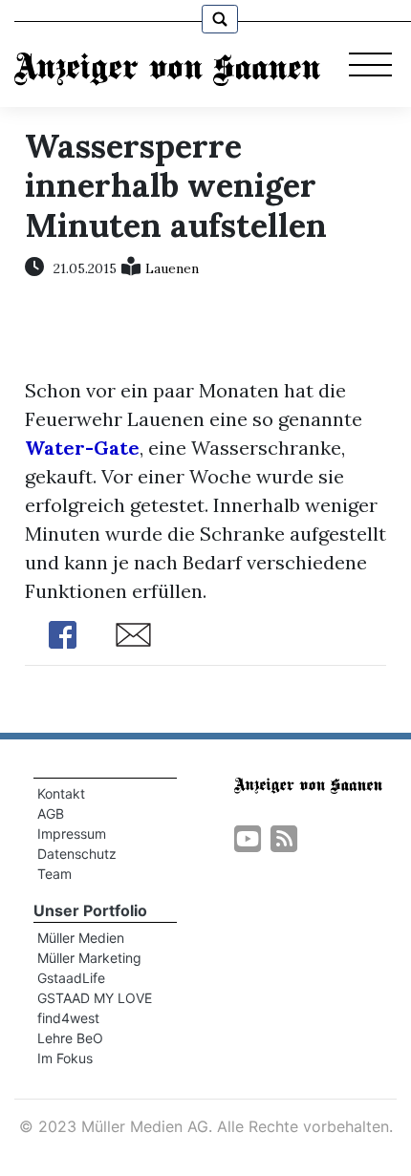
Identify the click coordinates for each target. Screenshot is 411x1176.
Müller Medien (80, 938)
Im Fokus (65, 1058)
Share (63, 635)
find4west (68, 1018)
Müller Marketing (89, 958)
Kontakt (61, 793)
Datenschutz (77, 853)
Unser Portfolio (90, 910)
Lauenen (172, 268)
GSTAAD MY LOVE (94, 998)
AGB (50, 813)
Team (54, 874)
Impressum (71, 833)
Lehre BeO (70, 1038)
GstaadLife (71, 978)
